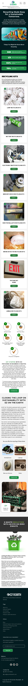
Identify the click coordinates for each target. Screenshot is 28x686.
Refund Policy (6, 629)
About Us (5, 607)
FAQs (4, 631)
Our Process (6, 611)
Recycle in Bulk (6, 612)
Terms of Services (7, 627)
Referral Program (7, 609)
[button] (3, 3)
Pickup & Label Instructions (9, 614)
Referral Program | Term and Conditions (12, 624)
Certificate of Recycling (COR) (10, 625)
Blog (4, 622)
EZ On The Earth (16, 679)
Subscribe (8, 650)
